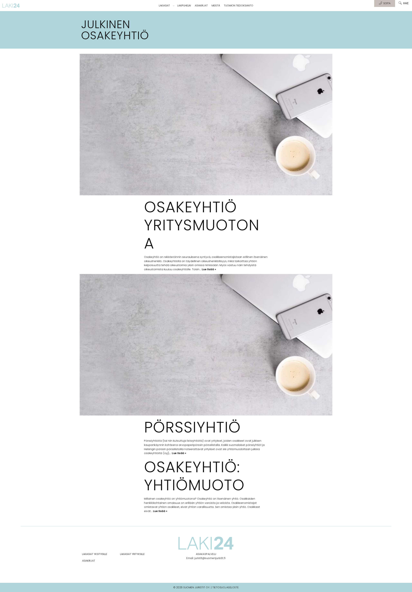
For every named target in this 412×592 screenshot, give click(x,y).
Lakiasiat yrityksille (132, 554)
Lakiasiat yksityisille (94, 554)
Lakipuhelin (184, 5)
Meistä (216, 5)
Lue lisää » (209, 269)
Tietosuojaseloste (225, 587)
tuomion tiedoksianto (238, 5)
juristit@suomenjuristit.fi (210, 558)
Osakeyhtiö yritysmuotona (201, 225)
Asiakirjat (201, 5)
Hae (406, 3)
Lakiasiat (164, 5)
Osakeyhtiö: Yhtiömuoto (194, 476)
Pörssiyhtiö (192, 427)
